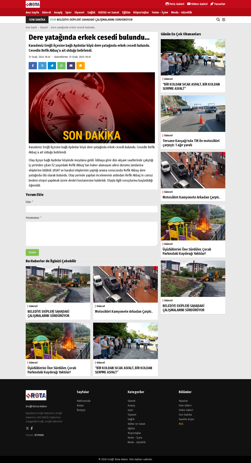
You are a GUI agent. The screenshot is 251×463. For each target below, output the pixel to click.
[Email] (71, 65)
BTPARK (39, 435)
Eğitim (126, 12)
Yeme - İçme (160, 12)
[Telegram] (52, 65)
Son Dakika (185, 414)
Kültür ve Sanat (108, 12)
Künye (80, 405)
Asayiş (58, 12)
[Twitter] (42, 65)
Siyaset (79, 12)
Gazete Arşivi (186, 419)
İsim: (29, 202)
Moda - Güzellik (181, 12)
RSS (181, 423)
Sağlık (91, 12)
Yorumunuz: (34, 217)
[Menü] (223, 20)
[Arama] (218, 19)
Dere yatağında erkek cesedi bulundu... (73, 27)
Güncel (46, 12)
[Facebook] (33, 65)
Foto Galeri (176, 4)
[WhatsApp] (61, 65)
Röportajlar (141, 12)
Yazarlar (219, 4)
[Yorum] (80, 65)
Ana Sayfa (32, 12)
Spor (68, 12)
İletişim (81, 410)
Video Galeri (199, 4)
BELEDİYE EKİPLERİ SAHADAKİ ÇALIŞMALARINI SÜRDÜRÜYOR (91, 20)
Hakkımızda (83, 400)
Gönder (32, 252)
